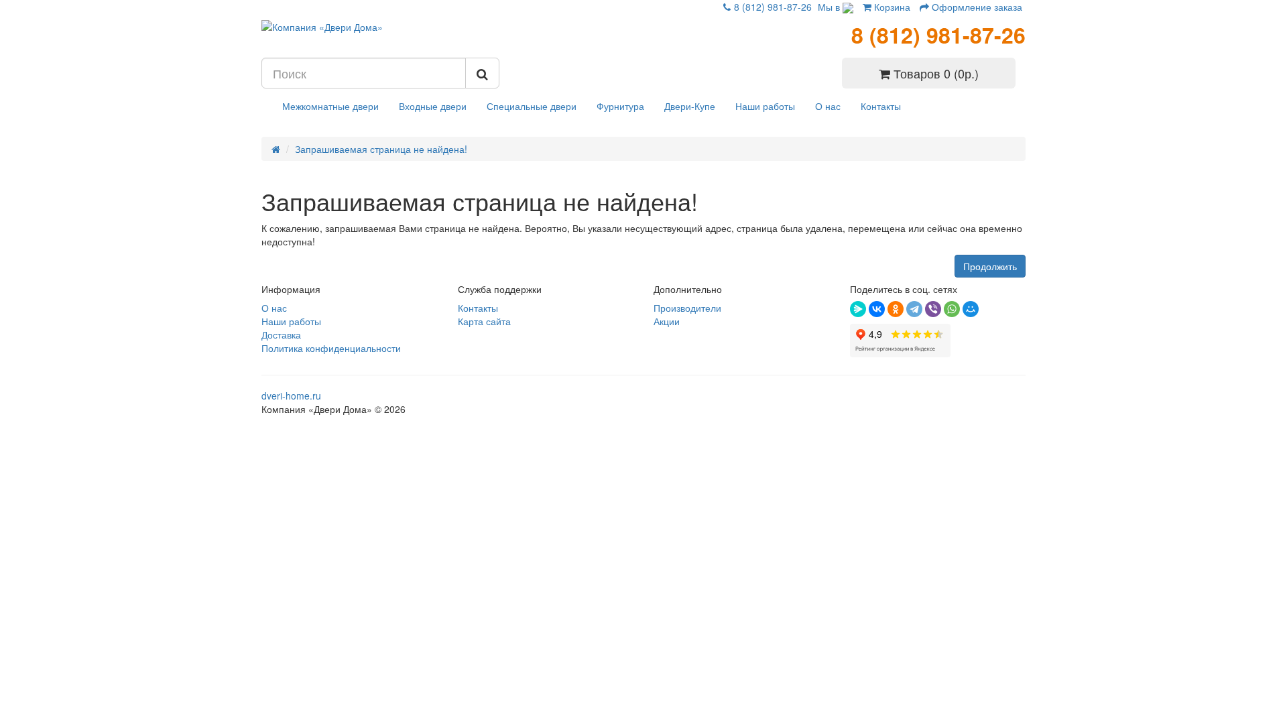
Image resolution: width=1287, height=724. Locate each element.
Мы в (830, 6)
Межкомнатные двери (330, 106)
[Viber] (933, 309)
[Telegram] (914, 309)
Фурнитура (620, 106)
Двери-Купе (689, 106)
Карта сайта (484, 321)
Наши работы (765, 106)
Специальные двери (531, 106)
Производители (687, 307)
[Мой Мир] (971, 309)
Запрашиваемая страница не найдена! (381, 149)
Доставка (281, 334)
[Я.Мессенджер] (858, 309)
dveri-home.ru (291, 395)
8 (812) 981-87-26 (773, 6)
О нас (828, 106)
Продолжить (990, 266)
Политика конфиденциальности (331, 348)
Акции (667, 321)
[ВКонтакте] (877, 309)
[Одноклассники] (895, 309)
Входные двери (433, 106)
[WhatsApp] (952, 309)
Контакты (881, 106)
